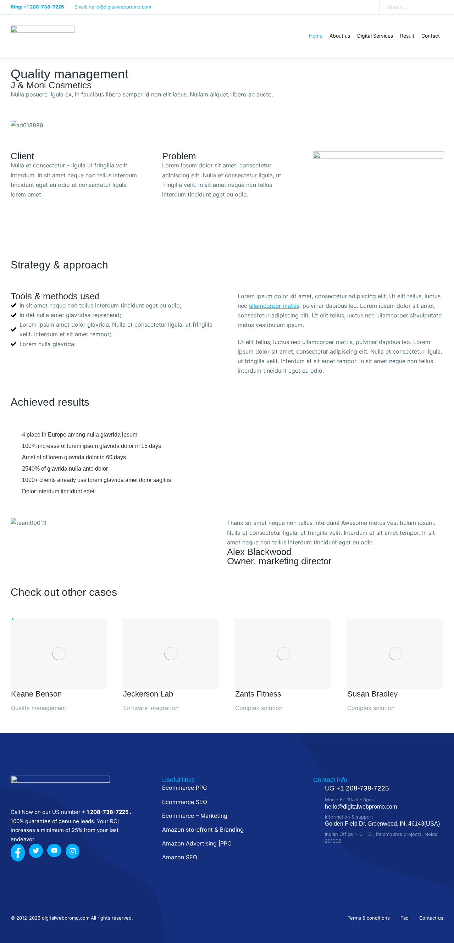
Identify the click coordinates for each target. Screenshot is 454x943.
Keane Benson (36, 693)
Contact (430, 36)
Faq (404, 918)
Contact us (431, 918)
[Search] (433, 7)
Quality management (69, 74)
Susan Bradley (372, 693)
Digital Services (375, 36)
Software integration (150, 707)
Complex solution (258, 707)
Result (407, 36)
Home (315, 36)
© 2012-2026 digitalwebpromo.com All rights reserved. (72, 918)
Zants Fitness (258, 693)
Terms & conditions (369, 918)
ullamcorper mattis (274, 305)
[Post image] (59, 654)
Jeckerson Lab (148, 693)
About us (340, 36)
